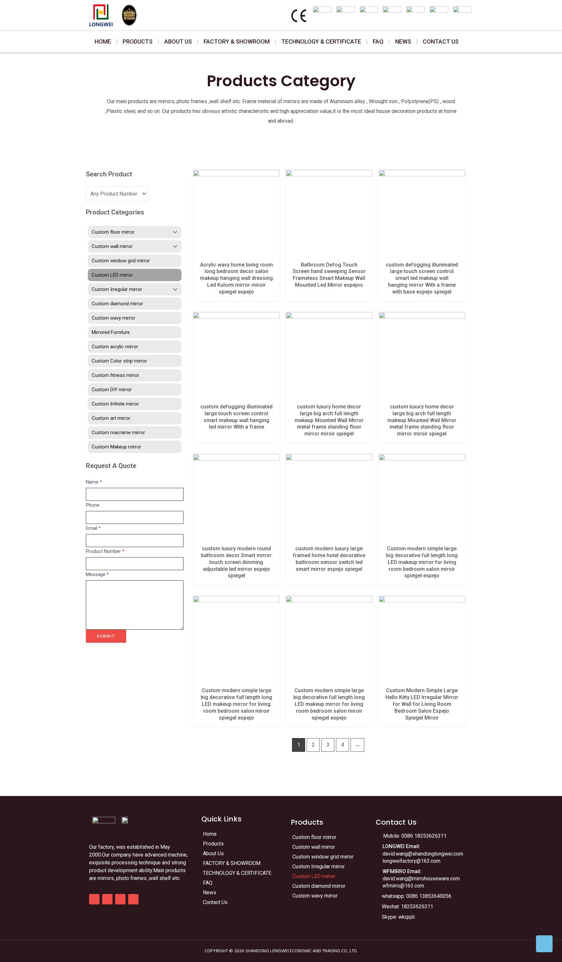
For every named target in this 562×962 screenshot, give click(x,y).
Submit (106, 636)
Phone (93, 505)
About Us (178, 41)
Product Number (105, 551)
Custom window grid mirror (323, 857)
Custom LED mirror (313, 876)
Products (138, 41)
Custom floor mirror (314, 837)
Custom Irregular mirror (318, 866)
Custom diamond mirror (318, 886)
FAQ (378, 41)
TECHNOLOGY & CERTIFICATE (321, 41)
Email (93, 528)
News (403, 41)
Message (97, 574)
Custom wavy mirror (315, 896)
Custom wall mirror (313, 847)
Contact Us (441, 41)
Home (103, 41)
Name (94, 482)
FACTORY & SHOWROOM (237, 41)
